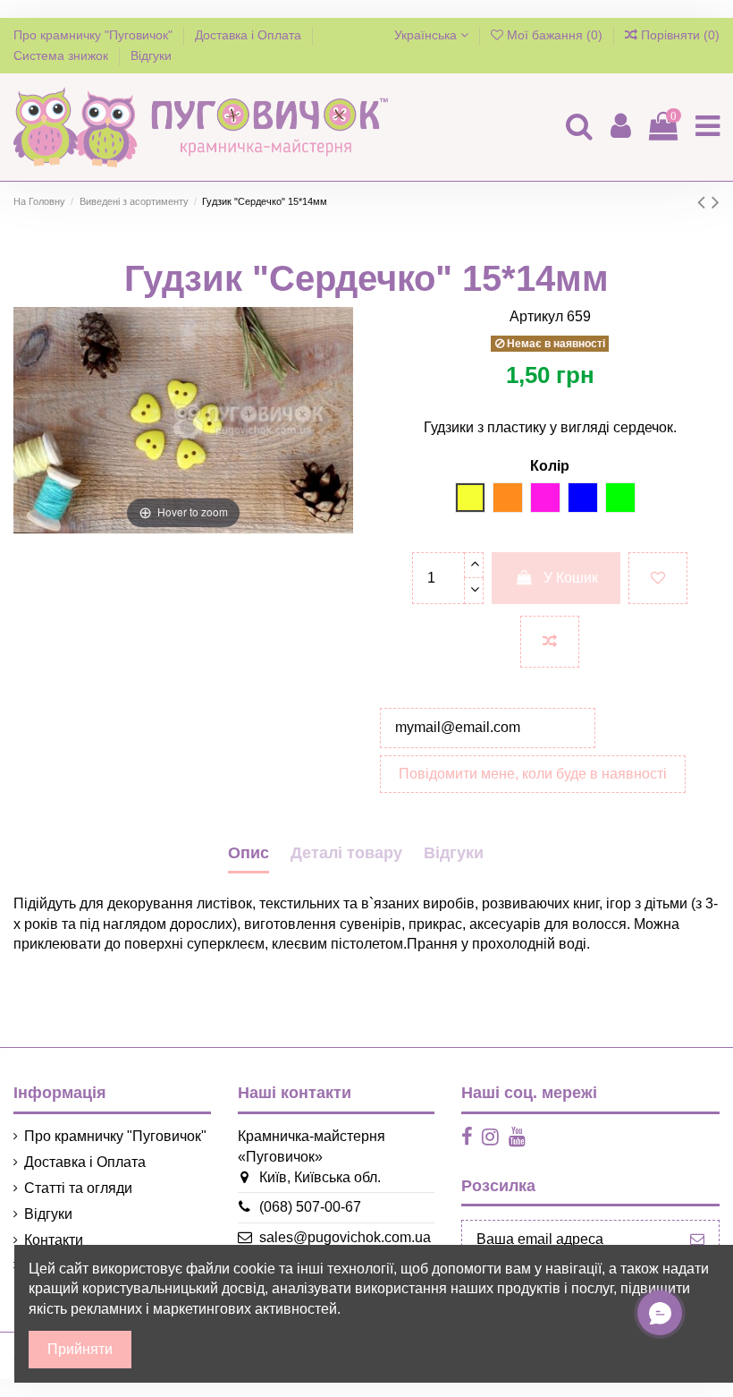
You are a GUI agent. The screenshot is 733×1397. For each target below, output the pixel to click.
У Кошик (570, 577)
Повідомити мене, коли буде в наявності (533, 773)
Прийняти (80, 1349)
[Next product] (716, 202)
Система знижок (62, 55)
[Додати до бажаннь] (657, 578)
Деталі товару (346, 853)
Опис (248, 853)
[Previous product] (704, 202)
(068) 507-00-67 (310, 1206)
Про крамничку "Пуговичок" (94, 35)
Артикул (536, 316)
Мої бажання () (554, 35)
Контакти (53, 1240)
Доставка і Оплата (250, 35)
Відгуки (151, 55)
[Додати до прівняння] (549, 642)
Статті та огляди (78, 1188)
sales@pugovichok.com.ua (345, 1237)
